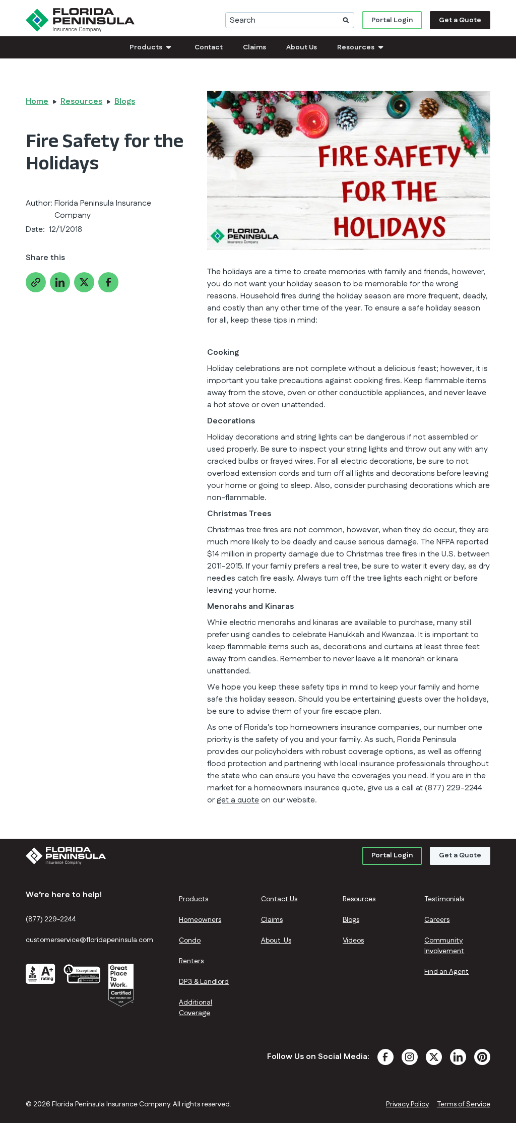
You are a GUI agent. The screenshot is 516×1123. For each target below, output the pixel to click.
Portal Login (392, 20)
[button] (151, 47)
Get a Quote (460, 20)
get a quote (238, 800)
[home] (80, 20)
